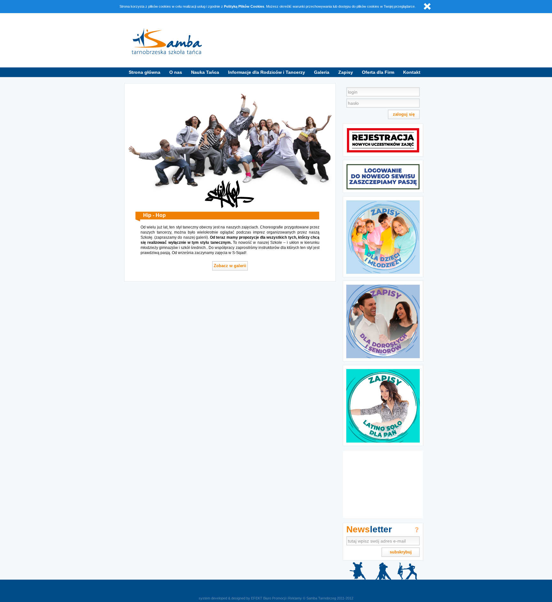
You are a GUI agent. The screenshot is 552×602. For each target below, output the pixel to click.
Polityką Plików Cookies (244, 6)
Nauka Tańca (205, 72)
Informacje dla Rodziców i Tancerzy (266, 72)
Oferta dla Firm (378, 72)
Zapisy (345, 72)
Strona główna (144, 72)
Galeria (321, 72)
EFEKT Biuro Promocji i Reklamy (276, 598)
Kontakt (411, 72)
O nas (175, 72)
